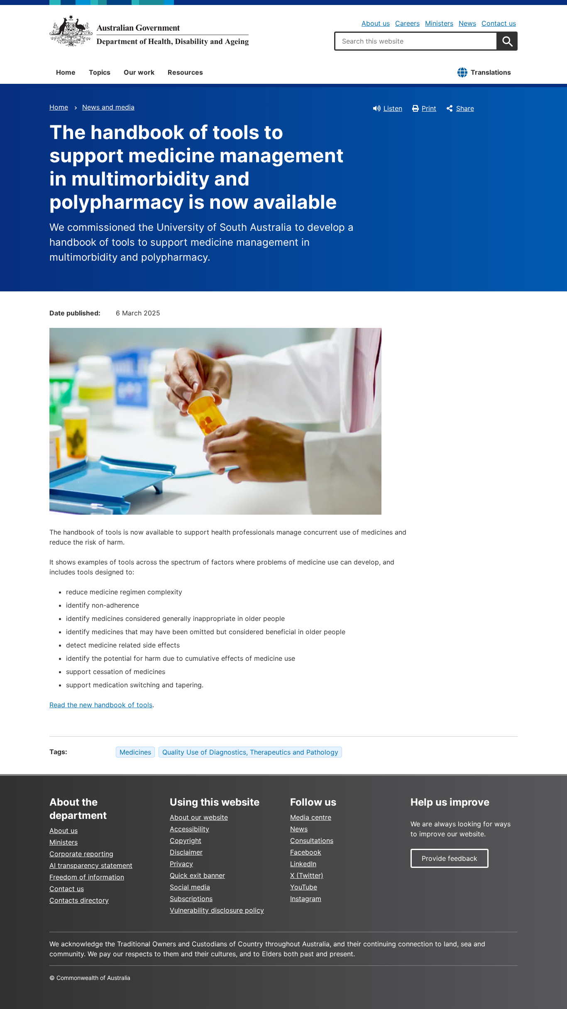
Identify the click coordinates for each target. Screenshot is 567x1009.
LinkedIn (303, 864)
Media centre (310, 817)
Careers (407, 23)
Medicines (135, 752)
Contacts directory (79, 900)
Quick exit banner (197, 875)
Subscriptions (191, 898)
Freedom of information (86, 877)
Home (66, 72)
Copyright (185, 840)
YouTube (303, 887)
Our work (139, 72)
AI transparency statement (90, 865)
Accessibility (189, 829)
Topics (99, 72)
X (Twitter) (306, 875)
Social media (190, 887)
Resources (185, 72)
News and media (108, 107)
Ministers (439, 23)
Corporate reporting (81, 854)
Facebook (305, 852)
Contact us (498, 23)
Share (465, 108)
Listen (393, 108)
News (467, 23)
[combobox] (416, 41)
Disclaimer (186, 852)
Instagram (305, 898)
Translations (491, 72)
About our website (199, 817)
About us (376, 23)
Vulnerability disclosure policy (217, 910)
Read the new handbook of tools (100, 705)
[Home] (149, 30)
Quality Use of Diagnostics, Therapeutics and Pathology (250, 752)
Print (429, 108)
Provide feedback (449, 858)
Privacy (181, 864)
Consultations (311, 840)
